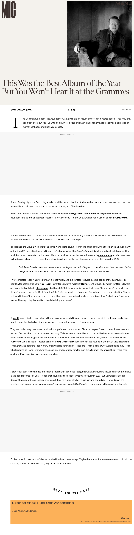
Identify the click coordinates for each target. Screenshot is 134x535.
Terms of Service (116, 521)
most (101, 255)
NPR (85, 213)
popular (108, 255)
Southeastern (120, 218)
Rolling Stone (75, 213)
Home (84, 284)
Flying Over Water (64, 342)
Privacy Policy (127, 521)
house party (124, 247)
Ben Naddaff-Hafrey (22, 110)
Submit (126, 518)
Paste (115, 213)
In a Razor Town (49, 284)
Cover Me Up (18, 342)
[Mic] (9, 9)
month (16, 318)
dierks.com (42, 288)
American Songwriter (100, 213)
